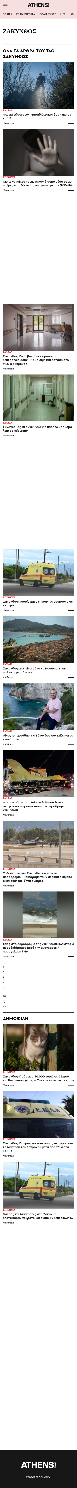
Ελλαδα (7, 110)
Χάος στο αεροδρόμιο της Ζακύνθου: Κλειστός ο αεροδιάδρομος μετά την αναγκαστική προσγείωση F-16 (38, 948)
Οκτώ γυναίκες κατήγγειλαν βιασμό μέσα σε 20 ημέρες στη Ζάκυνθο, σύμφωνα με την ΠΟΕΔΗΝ (37, 183)
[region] (38, 249)
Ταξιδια (7, 664)
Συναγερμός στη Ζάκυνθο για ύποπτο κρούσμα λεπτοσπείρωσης (37, 429)
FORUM (7, 14)
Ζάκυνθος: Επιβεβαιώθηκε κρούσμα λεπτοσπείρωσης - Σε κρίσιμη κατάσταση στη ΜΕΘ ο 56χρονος (36, 360)
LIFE (62, 14)
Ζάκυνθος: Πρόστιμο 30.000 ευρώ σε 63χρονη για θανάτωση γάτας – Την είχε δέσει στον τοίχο (38, 1078)
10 (4, 996)
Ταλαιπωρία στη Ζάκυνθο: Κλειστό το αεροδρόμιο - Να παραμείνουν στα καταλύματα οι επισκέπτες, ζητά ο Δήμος (37, 877)
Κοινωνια (9, 177)
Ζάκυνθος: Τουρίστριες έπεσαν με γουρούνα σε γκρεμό (38, 603)
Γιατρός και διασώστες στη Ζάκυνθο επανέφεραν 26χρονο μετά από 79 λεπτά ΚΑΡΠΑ (38, 1216)
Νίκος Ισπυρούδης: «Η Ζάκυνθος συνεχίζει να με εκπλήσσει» (38, 737)
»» (4, 1006)
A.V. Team (8, 677)
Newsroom (8, 123)
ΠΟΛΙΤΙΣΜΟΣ (47, 14)
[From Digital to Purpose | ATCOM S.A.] (38, 1477)
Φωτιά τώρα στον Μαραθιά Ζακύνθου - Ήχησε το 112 (37, 116)
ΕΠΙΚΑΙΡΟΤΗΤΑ (25, 14)
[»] (38, 1003)
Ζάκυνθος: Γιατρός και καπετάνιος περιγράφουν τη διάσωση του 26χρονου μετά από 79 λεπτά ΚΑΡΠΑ (38, 1147)
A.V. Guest (8, 744)
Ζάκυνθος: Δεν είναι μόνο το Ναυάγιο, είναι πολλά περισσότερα (34, 670)
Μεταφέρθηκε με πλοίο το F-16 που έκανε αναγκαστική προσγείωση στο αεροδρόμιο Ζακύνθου (34, 806)
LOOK (73, 14)
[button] (5, 5)
